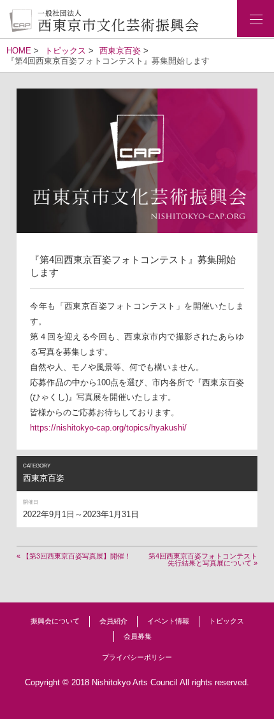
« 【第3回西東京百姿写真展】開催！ (74, 556)
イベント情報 (168, 621)
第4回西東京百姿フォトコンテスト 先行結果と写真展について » (202, 559)
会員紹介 (113, 621)
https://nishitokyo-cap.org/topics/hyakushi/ (108, 427)
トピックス (226, 621)
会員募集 (138, 636)
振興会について (55, 621)
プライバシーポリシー (137, 657)
